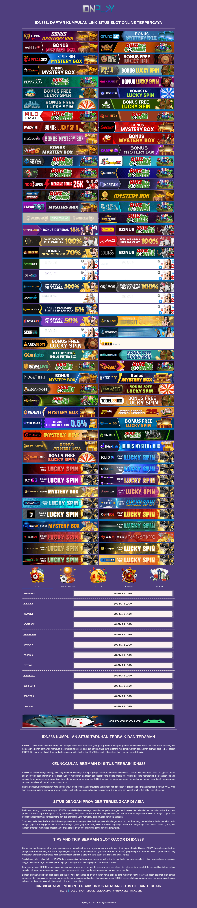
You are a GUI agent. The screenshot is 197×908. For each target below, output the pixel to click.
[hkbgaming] (98, 721)
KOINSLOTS (29, 686)
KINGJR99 (28, 706)
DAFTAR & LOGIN (123, 593)
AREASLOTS (29, 593)
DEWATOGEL (29, 624)
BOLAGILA (28, 604)
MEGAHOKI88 (29, 634)
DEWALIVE (28, 614)
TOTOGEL (28, 665)
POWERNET (29, 675)
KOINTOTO (28, 696)
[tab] (37, 576)
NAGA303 (28, 645)
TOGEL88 (28, 655)
